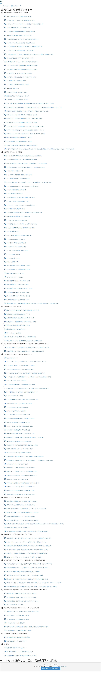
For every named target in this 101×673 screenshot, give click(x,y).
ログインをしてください (60, 666)
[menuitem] (1, 3)
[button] (1, 1)
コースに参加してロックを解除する (50, 668)
